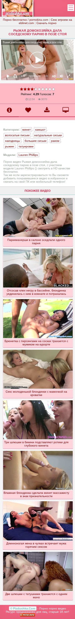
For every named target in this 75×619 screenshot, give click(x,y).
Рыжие (9, 146)
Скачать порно (46, 23)
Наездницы (12, 140)
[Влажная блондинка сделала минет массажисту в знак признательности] (38, 450)
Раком (55, 140)
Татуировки (26, 146)
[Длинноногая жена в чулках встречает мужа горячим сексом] (38, 501)
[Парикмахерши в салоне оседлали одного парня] (38, 197)
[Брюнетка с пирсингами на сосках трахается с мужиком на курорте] (38, 299)
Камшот (40, 129)
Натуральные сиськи (48, 135)
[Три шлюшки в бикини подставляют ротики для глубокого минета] (38, 400)
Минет (26, 129)
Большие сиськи (35, 140)
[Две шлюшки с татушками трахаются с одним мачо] (38, 551)
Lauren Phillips (28, 155)
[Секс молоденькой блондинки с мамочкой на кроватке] (38, 349)
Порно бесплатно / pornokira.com (25, 19)
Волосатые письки (17, 135)
